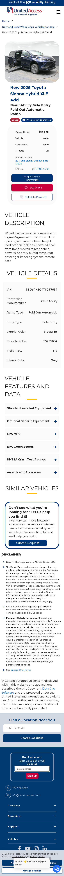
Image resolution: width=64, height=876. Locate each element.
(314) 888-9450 (40, 169)
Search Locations (32, 738)
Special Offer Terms (21, 670)
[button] (32, 187)
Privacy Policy (37, 857)
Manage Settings (32, 870)
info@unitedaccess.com (26, 795)
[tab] (9, 77)
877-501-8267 (20, 788)
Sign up (32, 775)
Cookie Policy (19, 857)
